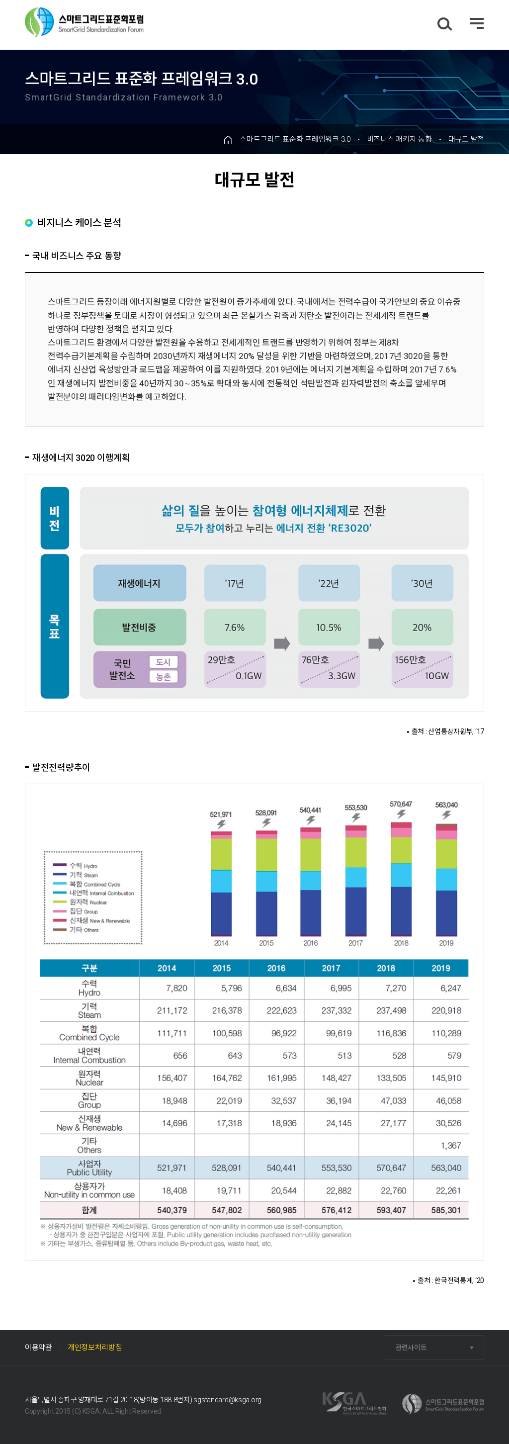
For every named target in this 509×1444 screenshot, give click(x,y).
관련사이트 (411, 1348)
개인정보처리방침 (95, 1347)
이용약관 (38, 1347)
